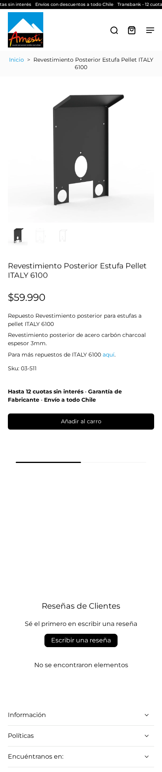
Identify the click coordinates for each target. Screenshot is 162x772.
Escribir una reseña (81, 640)
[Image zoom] (81, 150)
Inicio (16, 60)
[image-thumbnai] (18, 235)
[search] (114, 30)
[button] (81, 421)
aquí (108, 354)
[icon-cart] (131, 30)
